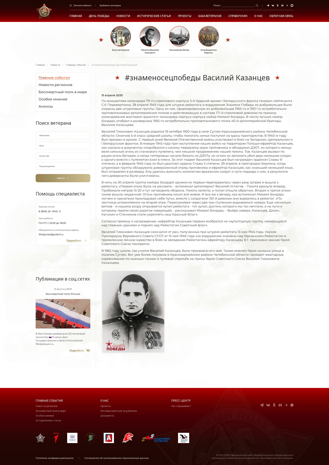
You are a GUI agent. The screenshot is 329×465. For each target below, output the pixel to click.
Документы (107, 415)
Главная (75, 16)
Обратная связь (281, 16)
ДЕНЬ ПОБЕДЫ (99, 16)
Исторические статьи (154, 16)
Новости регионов (46, 406)
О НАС (258, 16)
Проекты (184, 16)
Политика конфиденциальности (55, 458)
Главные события (76, 65)
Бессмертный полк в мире (51, 410)
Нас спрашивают (181, 406)
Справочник (237, 16)
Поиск (217, 5)
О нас (104, 400)
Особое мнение (45, 415)
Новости (123, 16)
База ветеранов (209, 16)
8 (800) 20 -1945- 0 (50, 211)
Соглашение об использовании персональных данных (116, 458)
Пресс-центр (181, 400)
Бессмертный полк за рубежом (118, 410)
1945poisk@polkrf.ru (51, 234)
